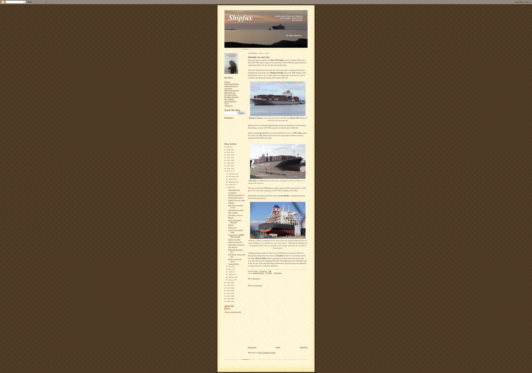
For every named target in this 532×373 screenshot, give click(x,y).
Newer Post (252, 347)
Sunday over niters (234, 239)
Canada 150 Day (233, 264)
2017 (229, 171)
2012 (229, 293)
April (230, 272)
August (231, 184)
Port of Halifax (229, 99)
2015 (229, 285)
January (231, 280)
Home (278, 347)
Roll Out (231, 225)
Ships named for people (236, 210)
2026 (229, 147)
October (231, 179)
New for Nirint (233, 212)
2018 (229, 168)
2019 (229, 166)
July (230, 187)
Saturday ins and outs (235, 242)
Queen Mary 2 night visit (236, 245)
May (230, 269)
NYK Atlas (269, 273)
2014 (229, 288)
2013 (229, 291)
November (232, 176)
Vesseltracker (228, 106)
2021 (229, 160)
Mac (229, 308)
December (232, 174)
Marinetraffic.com (230, 93)
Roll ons (231, 218)
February (232, 277)
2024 (229, 152)
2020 (229, 163)
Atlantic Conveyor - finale (236, 200)
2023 (229, 155)
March (231, 274)
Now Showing (232, 247)
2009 (229, 301)
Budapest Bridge (258, 273)
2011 (229, 296)
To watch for (232, 192)
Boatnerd (227, 82)
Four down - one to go (235, 215)
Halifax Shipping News (231, 90)
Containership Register (231, 84)
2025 (229, 150)
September (232, 182)
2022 (229, 158)
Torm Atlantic (278, 273)
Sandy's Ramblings (230, 101)
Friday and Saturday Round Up (234, 221)
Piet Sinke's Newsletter (231, 97)
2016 (229, 282)
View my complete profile (232, 312)
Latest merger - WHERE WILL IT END (236, 236)
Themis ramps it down (235, 197)
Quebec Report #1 (234, 190)
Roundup (231, 203)
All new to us (232, 227)
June (230, 266)
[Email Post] (269, 271)
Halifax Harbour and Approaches (231, 87)
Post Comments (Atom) (267, 352)
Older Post (304, 347)
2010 (229, 299)
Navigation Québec (230, 95)
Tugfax (226, 103)
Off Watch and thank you (236, 195)
